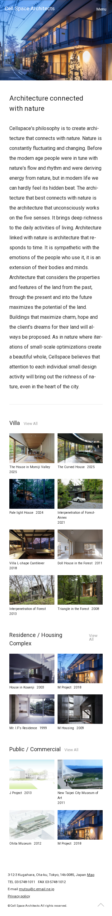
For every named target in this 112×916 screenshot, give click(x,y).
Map (90, 875)
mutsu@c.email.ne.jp (36, 889)
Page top (101, 905)
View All (31, 424)
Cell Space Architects (30, 8)
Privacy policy (19, 896)
